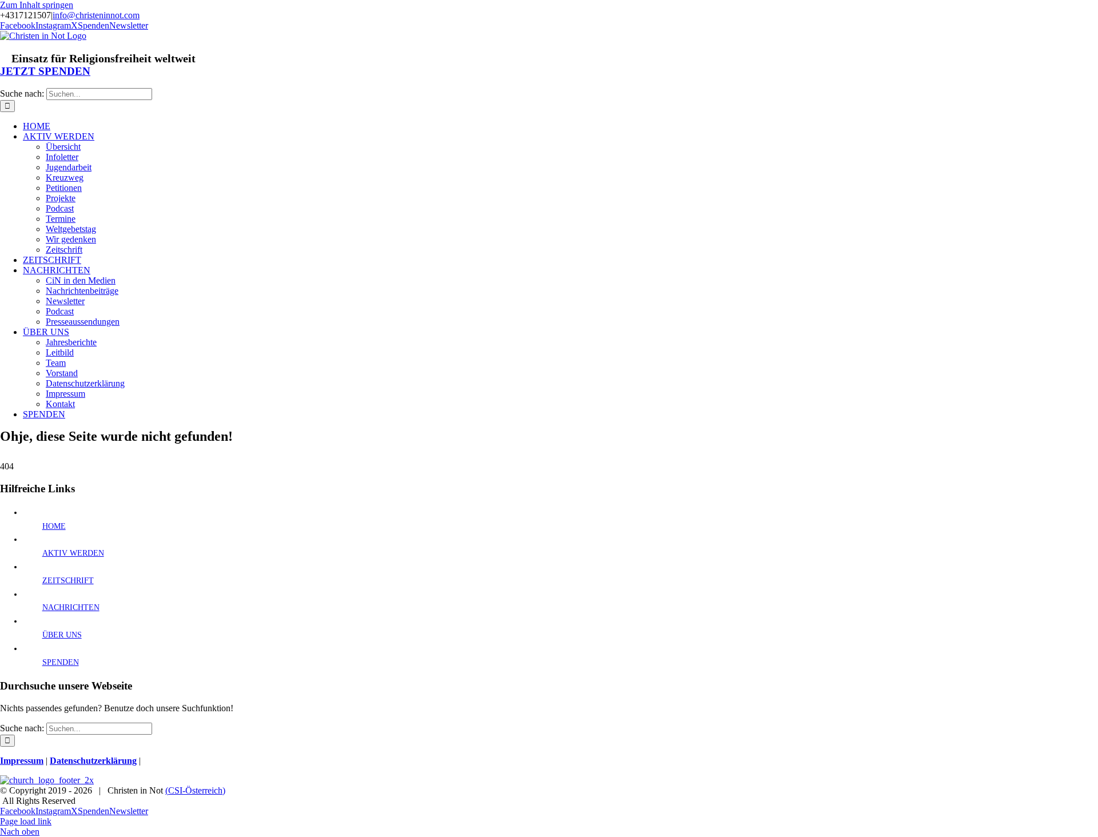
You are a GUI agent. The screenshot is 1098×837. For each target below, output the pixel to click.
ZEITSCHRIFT (68, 580)
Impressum (21, 761)
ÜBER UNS (62, 635)
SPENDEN (60, 662)
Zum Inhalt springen (36, 5)
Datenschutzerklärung (93, 761)
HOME (54, 526)
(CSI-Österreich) (195, 790)
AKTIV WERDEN (73, 553)
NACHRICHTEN (71, 607)
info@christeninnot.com (96, 15)
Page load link (25, 821)
